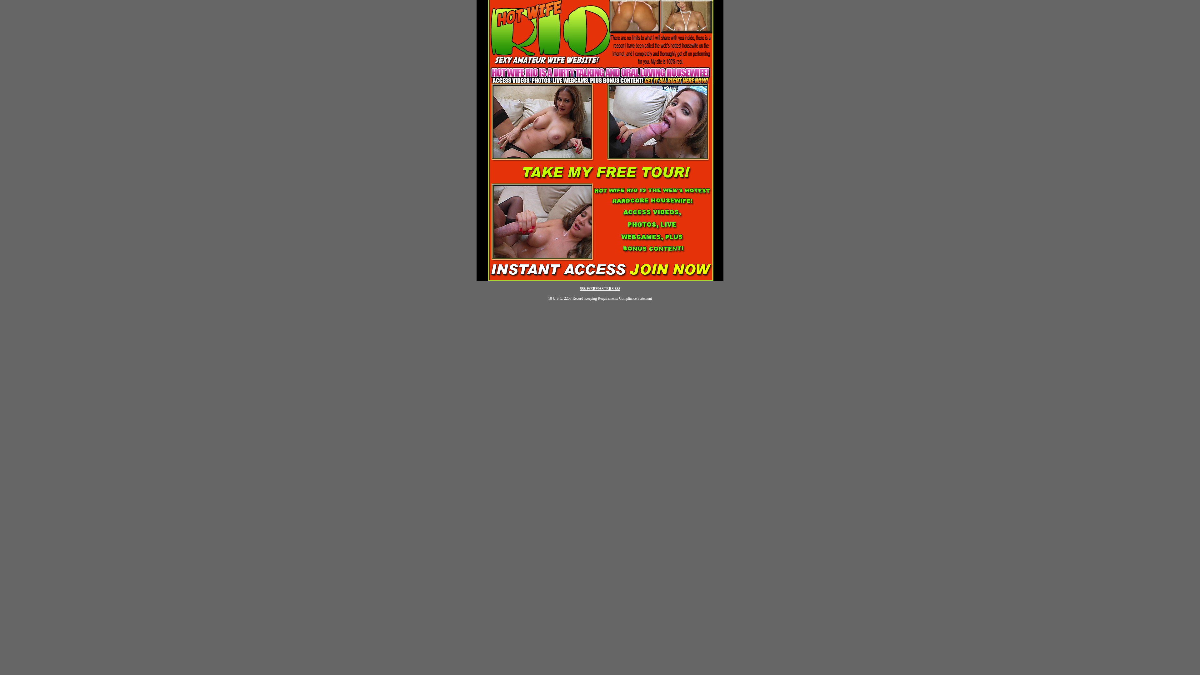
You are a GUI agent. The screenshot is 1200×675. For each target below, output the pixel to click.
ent (650, 298)
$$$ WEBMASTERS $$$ (600, 289)
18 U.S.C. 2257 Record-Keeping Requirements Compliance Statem (598, 298)
